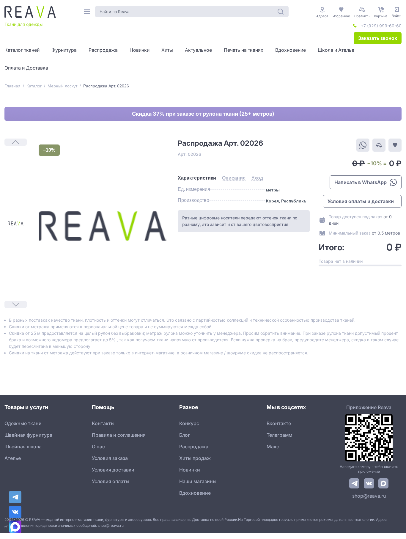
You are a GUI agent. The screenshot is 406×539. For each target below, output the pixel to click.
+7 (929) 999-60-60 (381, 25)
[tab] (197, 178)
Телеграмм (279, 435)
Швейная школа (23, 447)
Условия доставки (113, 470)
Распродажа (193, 447)
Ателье (12, 458)
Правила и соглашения (119, 435)
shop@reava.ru (369, 496)
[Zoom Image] (102, 226)
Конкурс (189, 423)
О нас (98, 447)
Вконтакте (279, 423)
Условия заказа (110, 458)
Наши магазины (197, 481)
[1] (15, 223)
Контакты (103, 423)
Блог (184, 435)
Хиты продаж (195, 458)
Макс (273, 447)
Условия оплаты (110, 481)
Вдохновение (195, 493)
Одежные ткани (23, 423)
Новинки (189, 470)
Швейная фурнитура (28, 435)
